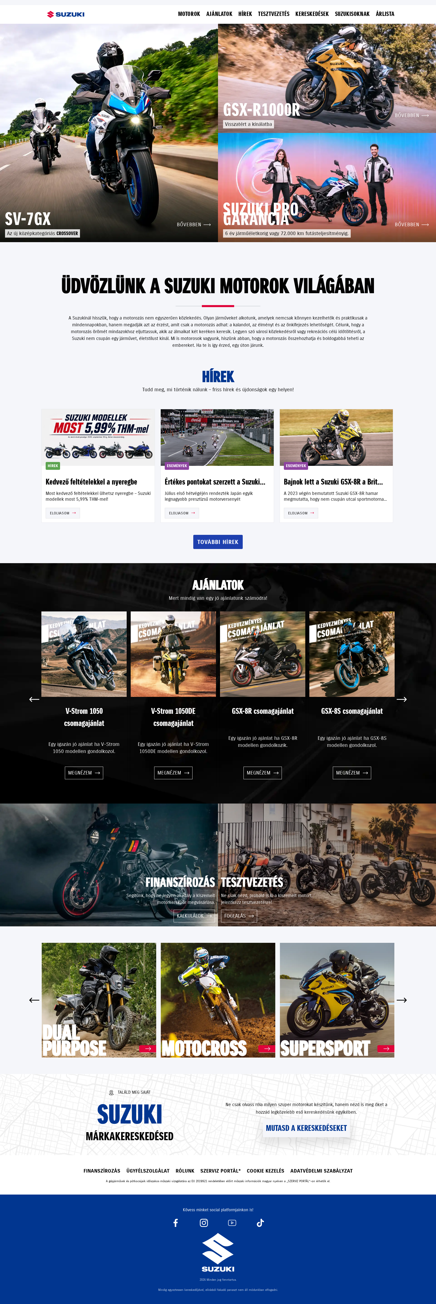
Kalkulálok (190, 916)
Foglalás (235, 916)
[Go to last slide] (34, 699)
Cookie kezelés (265, 1171)
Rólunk (185, 1171)
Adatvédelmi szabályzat (321, 1171)
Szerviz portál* (220, 1171)
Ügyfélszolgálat (148, 1171)
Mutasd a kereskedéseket (306, 1128)
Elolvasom (59, 513)
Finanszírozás (102, 1171)
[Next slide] (402, 699)
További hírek (218, 542)
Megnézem (80, 773)
